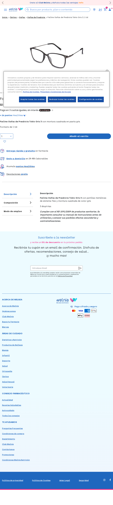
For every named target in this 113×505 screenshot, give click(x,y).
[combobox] (57, 9)
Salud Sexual (8, 382)
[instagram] (104, 480)
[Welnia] (16, 9)
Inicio (5, 17)
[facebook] (110, 480)
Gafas (22, 17)
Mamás (5, 350)
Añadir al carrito (79, 136)
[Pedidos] (100, 9)
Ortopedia (7, 371)
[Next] (109, 2)
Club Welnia (8, 317)
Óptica (13, 17)
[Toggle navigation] (5, 9)
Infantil (6, 356)
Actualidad (7, 400)
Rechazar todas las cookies (62, 99)
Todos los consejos (11, 416)
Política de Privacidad (65, 276)
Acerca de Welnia (10, 306)
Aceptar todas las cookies (33, 99)
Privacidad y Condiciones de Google (55, 92)
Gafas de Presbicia (36, 17)
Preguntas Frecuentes (12, 428)
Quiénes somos (9, 311)
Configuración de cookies (90, 99)
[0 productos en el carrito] (105, 9)
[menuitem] (110, 9)
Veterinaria (7, 387)
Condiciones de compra (13, 434)
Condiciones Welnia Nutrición (16, 460)
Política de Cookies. (31, 92)
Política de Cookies (41, 480)
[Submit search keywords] (27, 9)
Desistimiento (8, 439)
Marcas (5, 327)
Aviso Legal (64, 480)
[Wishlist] (4, 141)
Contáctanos (8, 449)
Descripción (10, 194)
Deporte (6, 361)
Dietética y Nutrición (12, 340)
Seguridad (84, 480)
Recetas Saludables (11, 405)
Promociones (8, 455)
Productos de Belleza (12, 345)
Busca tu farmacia (10, 322)
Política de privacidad (12, 480)
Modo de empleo (13, 211)
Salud (5, 366)
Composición (11, 203)
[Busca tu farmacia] (94, 9)
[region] (56, 89)
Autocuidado (8, 410)
